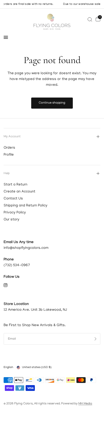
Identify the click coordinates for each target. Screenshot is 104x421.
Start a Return (15, 185)
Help (7, 173)
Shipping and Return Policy (25, 206)
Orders (9, 148)
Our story (11, 220)
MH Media (85, 404)
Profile (9, 155)
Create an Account (19, 192)
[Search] (90, 19)
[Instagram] (9, 285)
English (8, 367)
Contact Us (13, 199)
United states (37, 367)
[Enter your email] (95, 339)
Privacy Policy (15, 213)
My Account (12, 136)
